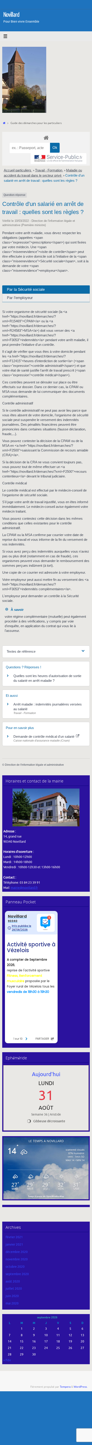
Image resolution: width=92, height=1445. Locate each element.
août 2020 (13, 1281)
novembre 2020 (17, 1259)
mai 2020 (12, 1303)
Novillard (11, 14)
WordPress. (81, 1387)
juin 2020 (12, 1296)
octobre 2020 (15, 1267)
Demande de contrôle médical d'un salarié (44, 736)
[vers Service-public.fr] (58, 158)
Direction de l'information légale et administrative (34, 764)
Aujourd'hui (46, 1074)
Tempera (65, 1387)
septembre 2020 (17, 1274)
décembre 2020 (17, 1252)
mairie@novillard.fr (24, 888)
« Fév (7, 1360)
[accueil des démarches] (46, 137)
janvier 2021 (14, 1244)
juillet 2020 (14, 1289)
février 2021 (14, 1237)
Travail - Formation (49, 170)
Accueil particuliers (18, 170)
